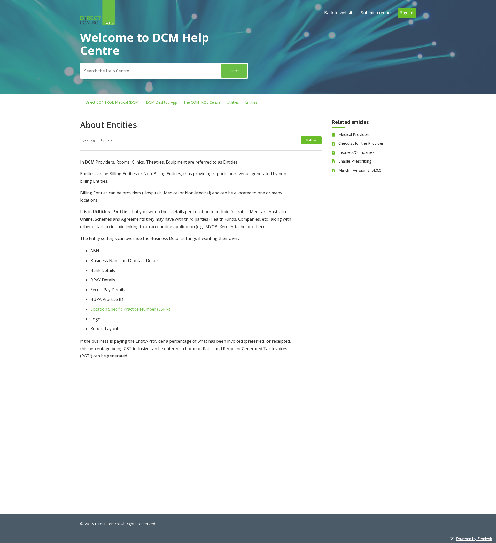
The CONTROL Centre (202, 102)
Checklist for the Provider (361, 143)
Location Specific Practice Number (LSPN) (130, 309)
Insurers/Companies (356, 152)
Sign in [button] (406, 13)
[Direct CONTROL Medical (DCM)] (97, 23)
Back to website (339, 13)
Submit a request (377, 13)
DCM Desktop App (161, 102)
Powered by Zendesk (474, 539)
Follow (311, 140)
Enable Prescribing (354, 161)
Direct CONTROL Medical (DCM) (112, 102)
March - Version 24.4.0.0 (359, 170)
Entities (251, 102)
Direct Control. (107, 523)
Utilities (233, 102)
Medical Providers (354, 134)
